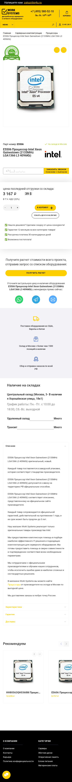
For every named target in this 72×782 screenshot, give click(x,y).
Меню (5, 25)
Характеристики (14, 607)
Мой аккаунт (60, 25)
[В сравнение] (34, 654)
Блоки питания (45, 761)
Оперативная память (48, 757)
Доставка (10, 621)
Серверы (42, 748)
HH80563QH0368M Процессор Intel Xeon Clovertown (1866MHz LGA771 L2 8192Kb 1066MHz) (23, 692)
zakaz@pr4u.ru (33, 3)
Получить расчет (35, 273)
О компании (8, 748)
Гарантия (10, 614)
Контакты (7, 753)
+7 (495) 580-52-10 (42, 11)
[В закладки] (40, 654)
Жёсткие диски (45, 753)
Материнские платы (47, 765)
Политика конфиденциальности (18, 761)
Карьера (7, 757)
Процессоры (14, 584)
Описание (10, 446)
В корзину (42, 207)
